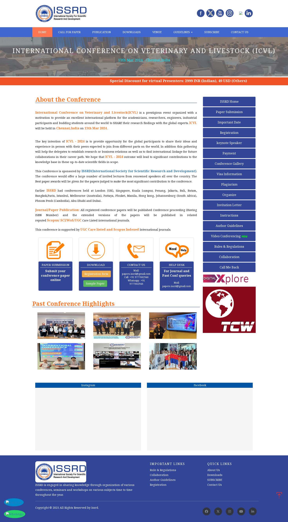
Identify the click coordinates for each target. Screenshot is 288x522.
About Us (213, 470)
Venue (157, 32)
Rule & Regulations (163, 470)
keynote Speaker (229, 143)
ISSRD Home (229, 101)
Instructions (229, 215)
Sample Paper (95, 283)
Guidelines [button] (182, 32)
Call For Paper (69, 32)
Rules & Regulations (229, 246)
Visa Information (229, 174)
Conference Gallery (229, 163)
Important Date (229, 122)
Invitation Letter (229, 205)
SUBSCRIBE (214, 480)
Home (42, 32)
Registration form (96, 274)
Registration (229, 132)
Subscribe (211, 32)
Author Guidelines (229, 226)
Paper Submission (229, 112)
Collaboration (229, 257)
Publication (101, 32)
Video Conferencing (226, 236)
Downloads (132, 32)
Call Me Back (229, 267)
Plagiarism (229, 184)
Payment (229, 153)
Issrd (94, 507)
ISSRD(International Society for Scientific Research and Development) (139, 171)
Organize (229, 195)
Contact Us (239, 32)
